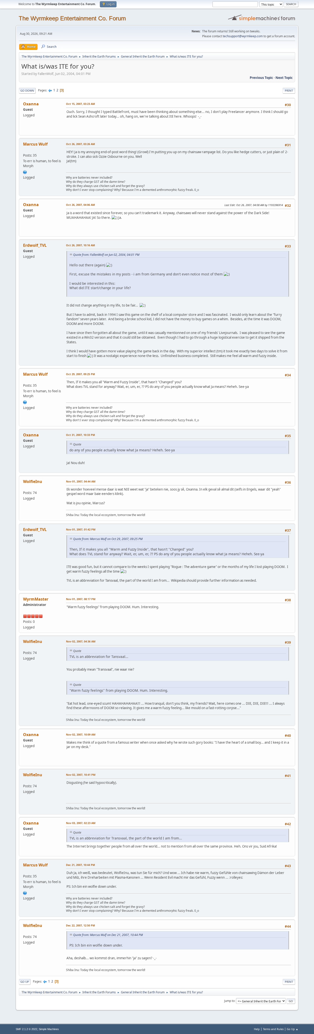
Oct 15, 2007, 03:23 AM (80, 104)
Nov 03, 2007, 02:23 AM (80, 823)
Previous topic (261, 77)
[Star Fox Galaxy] (25, 171)
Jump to (229, 1001)
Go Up (24, 982)
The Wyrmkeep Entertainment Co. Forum (72, 18)
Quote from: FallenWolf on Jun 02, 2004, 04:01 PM (106, 255)
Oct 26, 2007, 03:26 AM (80, 144)
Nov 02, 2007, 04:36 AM (80, 641)
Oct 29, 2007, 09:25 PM (80, 374)
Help (257, 1029)
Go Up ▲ (292, 1029)
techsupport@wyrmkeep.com (243, 36)
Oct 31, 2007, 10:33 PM (80, 435)
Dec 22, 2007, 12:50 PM (80, 925)
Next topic (284, 77)
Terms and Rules (273, 1029)
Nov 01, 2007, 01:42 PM (80, 529)
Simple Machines (49, 1029)
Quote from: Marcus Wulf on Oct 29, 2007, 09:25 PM (108, 539)
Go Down (27, 90)
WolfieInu (32, 481)
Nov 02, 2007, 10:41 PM (80, 774)
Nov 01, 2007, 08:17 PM (80, 599)
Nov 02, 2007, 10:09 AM (80, 734)
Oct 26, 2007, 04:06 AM (80, 205)
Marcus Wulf (35, 144)
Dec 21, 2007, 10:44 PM (80, 865)
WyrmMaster (35, 599)
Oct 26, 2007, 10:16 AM (80, 245)
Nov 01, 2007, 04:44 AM (80, 481)
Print (289, 90)
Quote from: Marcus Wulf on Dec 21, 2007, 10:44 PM (108, 935)
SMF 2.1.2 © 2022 (26, 1029)
